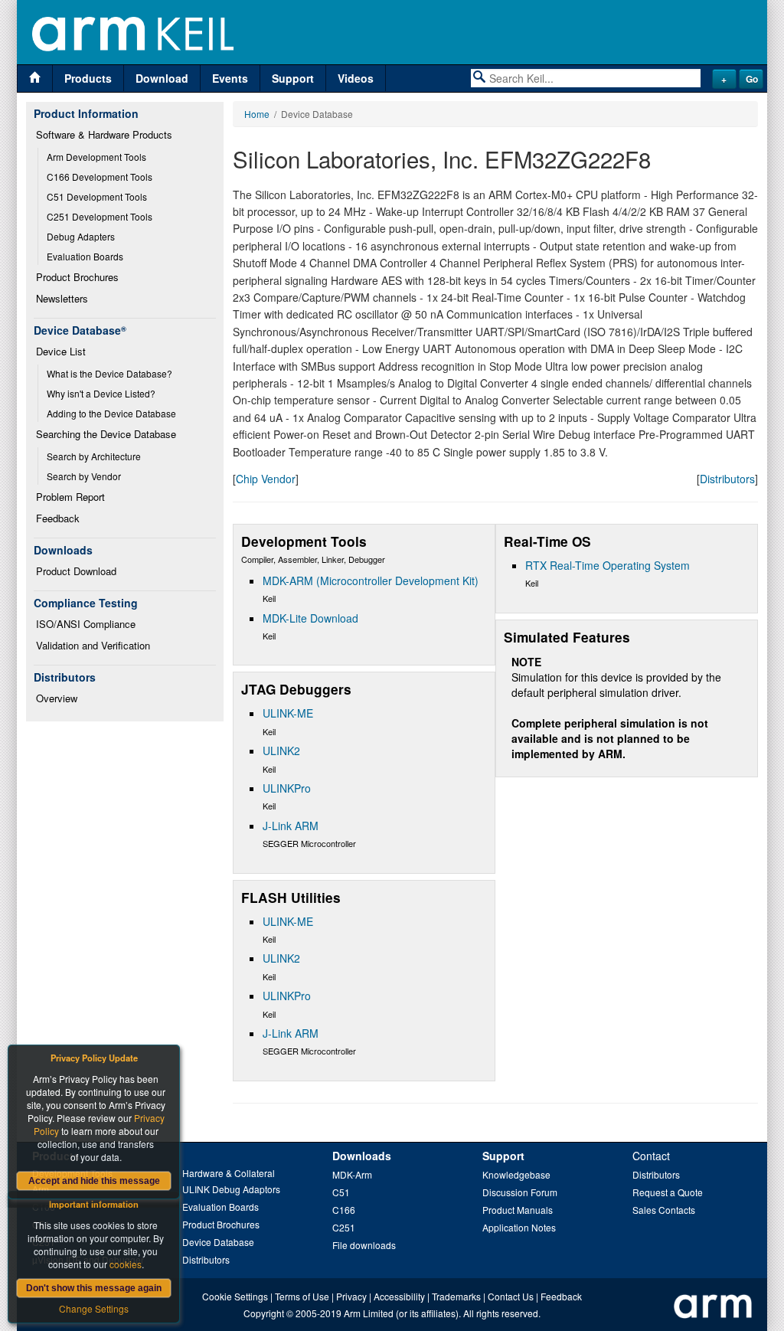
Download (162, 78)
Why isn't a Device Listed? (101, 393)
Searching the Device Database (106, 434)
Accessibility (399, 1296)
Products (88, 78)
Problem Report (70, 496)
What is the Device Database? (109, 373)
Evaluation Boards (85, 256)
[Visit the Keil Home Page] (35, 78)
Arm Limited (369, 1313)
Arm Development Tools (96, 156)
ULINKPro (287, 788)
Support (293, 78)
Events (230, 78)
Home (257, 113)
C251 (343, 1227)
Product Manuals (517, 1209)
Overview (56, 698)
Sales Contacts (663, 1209)
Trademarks (456, 1296)
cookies (125, 1263)
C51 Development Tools (97, 196)
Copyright (263, 1313)
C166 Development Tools (99, 176)
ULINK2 (281, 750)
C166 (343, 1209)
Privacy (351, 1296)
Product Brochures (77, 277)
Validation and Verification (93, 645)
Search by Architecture (94, 456)
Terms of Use (302, 1296)
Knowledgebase (516, 1174)
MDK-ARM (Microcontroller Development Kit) (371, 580)
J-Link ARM (290, 825)
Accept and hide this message (94, 1181)
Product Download (76, 571)
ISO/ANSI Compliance (86, 623)
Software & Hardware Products (104, 134)
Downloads (361, 1155)
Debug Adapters (81, 236)
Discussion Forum (519, 1192)
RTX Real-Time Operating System (607, 565)
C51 (341, 1192)
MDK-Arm (352, 1174)
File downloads (364, 1244)
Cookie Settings (235, 1296)
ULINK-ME (288, 713)
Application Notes (519, 1227)
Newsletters (62, 298)
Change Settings (94, 1308)
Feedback (58, 518)
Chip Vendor (266, 478)
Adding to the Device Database (111, 413)
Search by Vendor (84, 475)
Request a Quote (667, 1192)
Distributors (727, 478)
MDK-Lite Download (310, 618)
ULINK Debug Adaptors (231, 1188)
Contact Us (511, 1296)
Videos (356, 78)
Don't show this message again (94, 1288)
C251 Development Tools (99, 216)
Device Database (218, 1241)
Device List (61, 351)
